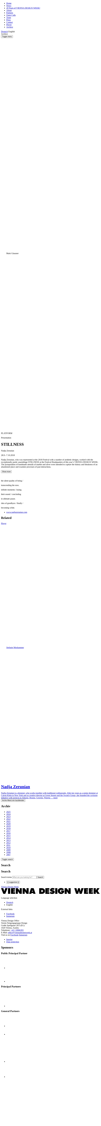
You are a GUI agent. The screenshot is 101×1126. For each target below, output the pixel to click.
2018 (8, 828)
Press (8, 20)
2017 (8, 831)
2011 (8, 845)
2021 (8, 821)
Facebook (14, 935)
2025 (8, 812)
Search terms (6, 877)
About (9, 10)
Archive (9, 27)
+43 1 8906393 (17, 930)
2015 (8, 835)
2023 (8, 816)
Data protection (12, 942)
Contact (9, 22)
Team (8, 17)
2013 (8, 840)
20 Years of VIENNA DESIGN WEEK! (23, 8)
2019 (8, 826)
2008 (8, 852)
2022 (8, 819)
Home (8, 3)
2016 (8, 833)
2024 (8, 814)
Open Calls (11, 15)
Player (9, 25)
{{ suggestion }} (13, 882)
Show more (6, 472)
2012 (8, 843)
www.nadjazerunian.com (16, 512)
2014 (8, 838)
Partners (9, 13)
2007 (8, 855)
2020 (8, 824)
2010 (8, 847)
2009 (8, 850)
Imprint (9, 939)
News (8, 5)
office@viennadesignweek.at (20, 932)
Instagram (23, 935)
